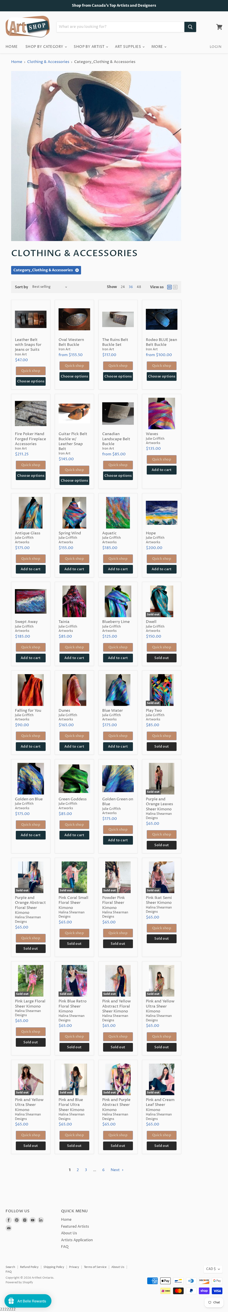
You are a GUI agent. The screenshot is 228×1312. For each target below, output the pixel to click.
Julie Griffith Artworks (155, 441)
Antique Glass (27, 533)
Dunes (64, 710)
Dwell (151, 622)
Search (10, 1267)
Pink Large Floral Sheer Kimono (30, 1004)
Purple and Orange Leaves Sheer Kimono (159, 804)
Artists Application (77, 1240)
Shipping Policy (53, 1267)
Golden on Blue (29, 799)
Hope (151, 533)
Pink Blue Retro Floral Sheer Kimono (73, 1006)
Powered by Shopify (19, 1282)
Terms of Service (95, 1267)
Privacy (74, 1267)
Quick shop (30, 371)
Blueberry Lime (116, 622)
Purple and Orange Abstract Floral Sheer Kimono (30, 905)
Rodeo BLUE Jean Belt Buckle (161, 342)
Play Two (154, 710)
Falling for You (28, 710)
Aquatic (109, 533)
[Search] (190, 27)
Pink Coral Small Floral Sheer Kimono (73, 902)
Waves (152, 434)
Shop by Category (44, 46)
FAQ (65, 1246)
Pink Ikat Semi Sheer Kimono (159, 900)
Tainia (64, 622)
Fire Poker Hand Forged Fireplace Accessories (30, 439)
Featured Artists (75, 1226)
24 (123, 287)
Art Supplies (128, 46)
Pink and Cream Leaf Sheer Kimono (160, 1105)
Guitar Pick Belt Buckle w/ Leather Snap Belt (73, 441)
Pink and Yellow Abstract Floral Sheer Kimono (116, 1006)
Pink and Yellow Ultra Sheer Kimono (160, 1006)
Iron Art (21, 355)
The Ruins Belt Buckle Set (115, 342)
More (157, 46)
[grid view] (169, 287)
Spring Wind (70, 533)
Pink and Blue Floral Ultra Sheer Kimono (71, 1105)
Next (116, 1170)
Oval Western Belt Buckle (71, 342)
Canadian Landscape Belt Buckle (116, 439)
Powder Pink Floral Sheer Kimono (113, 902)
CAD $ (211, 1269)
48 (139, 287)
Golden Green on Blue (117, 802)
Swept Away (26, 622)
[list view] (175, 287)
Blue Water (112, 710)
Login (215, 47)
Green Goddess (73, 799)
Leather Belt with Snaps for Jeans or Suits (28, 345)
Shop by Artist (90, 46)
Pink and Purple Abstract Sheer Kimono (116, 1105)
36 (131, 287)
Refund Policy (29, 1267)
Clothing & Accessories (48, 62)
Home (12, 46)
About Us (69, 1233)
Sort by (21, 287)
